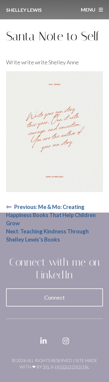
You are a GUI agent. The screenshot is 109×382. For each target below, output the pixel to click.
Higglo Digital (72, 366)
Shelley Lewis (24, 10)
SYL (46, 366)
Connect (54, 297)
